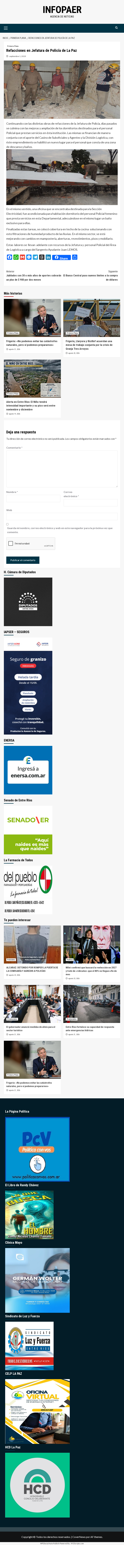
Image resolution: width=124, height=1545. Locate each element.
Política (70, 960)
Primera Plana (12, 46)
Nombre (12, 491)
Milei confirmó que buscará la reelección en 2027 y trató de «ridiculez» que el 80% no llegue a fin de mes (91, 971)
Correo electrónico (71, 494)
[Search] (116, 28)
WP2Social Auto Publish (49, 1543)
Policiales (11, 960)
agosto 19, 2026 (14, 414)
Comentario (14, 447)
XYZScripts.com (77, 1543)
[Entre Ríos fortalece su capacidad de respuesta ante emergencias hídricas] (91, 1004)
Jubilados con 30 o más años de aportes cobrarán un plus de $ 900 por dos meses (33, 275)
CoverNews (79, 1536)
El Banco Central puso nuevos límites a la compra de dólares (90, 275)
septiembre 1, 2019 (17, 56)
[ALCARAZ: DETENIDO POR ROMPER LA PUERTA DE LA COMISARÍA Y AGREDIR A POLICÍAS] (32, 945)
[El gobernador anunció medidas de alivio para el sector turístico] (32, 1004)
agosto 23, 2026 (14, 975)
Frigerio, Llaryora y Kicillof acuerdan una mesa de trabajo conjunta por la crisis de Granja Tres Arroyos (89, 345)
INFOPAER (62, 9)
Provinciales (12, 1019)
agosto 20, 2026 (73, 353)
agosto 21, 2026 (14, 349)
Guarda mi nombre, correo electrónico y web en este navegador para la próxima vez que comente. (60, 530)
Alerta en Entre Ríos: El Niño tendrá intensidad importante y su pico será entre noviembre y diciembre (30, 405)
